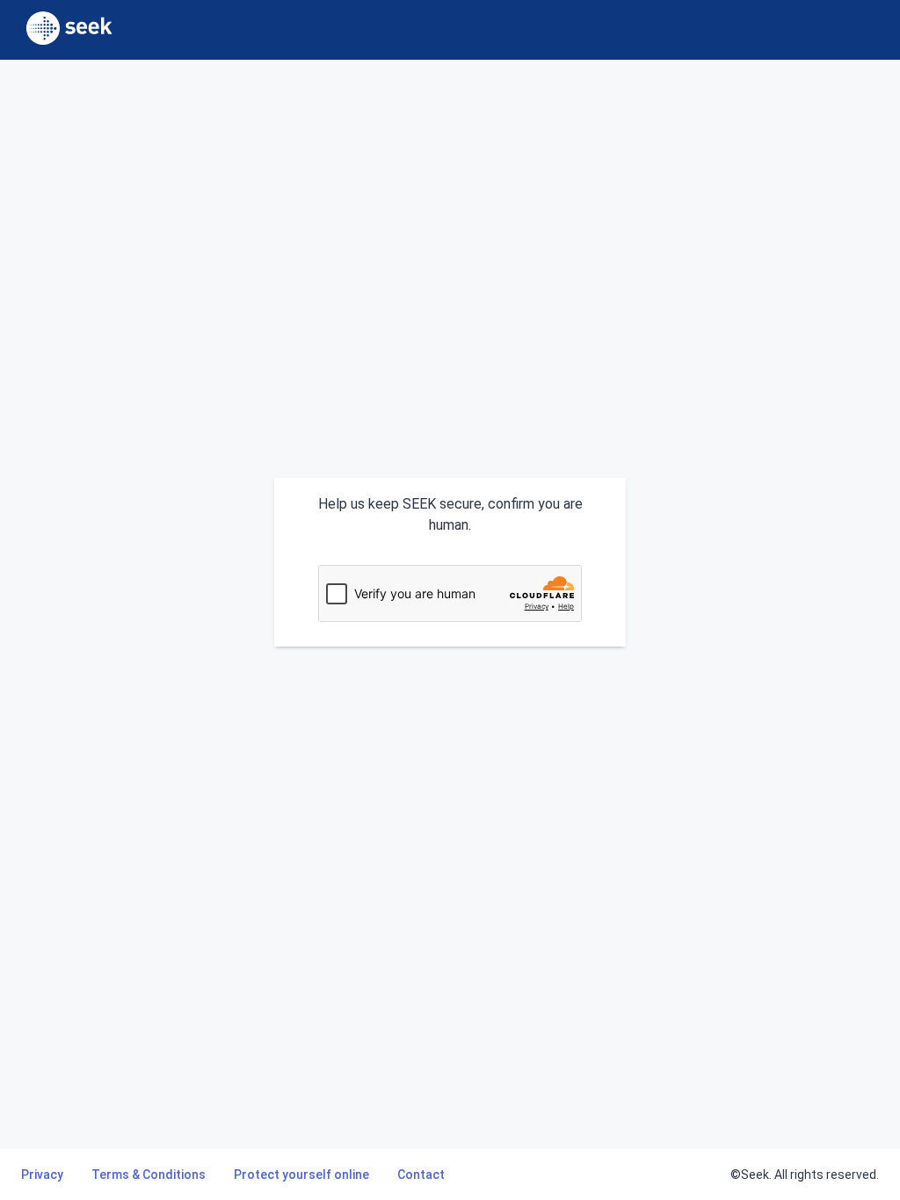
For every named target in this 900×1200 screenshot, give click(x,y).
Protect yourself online (301, 1174)
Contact (421, 1174)
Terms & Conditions (148, 1174)
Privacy (42, 1174)
